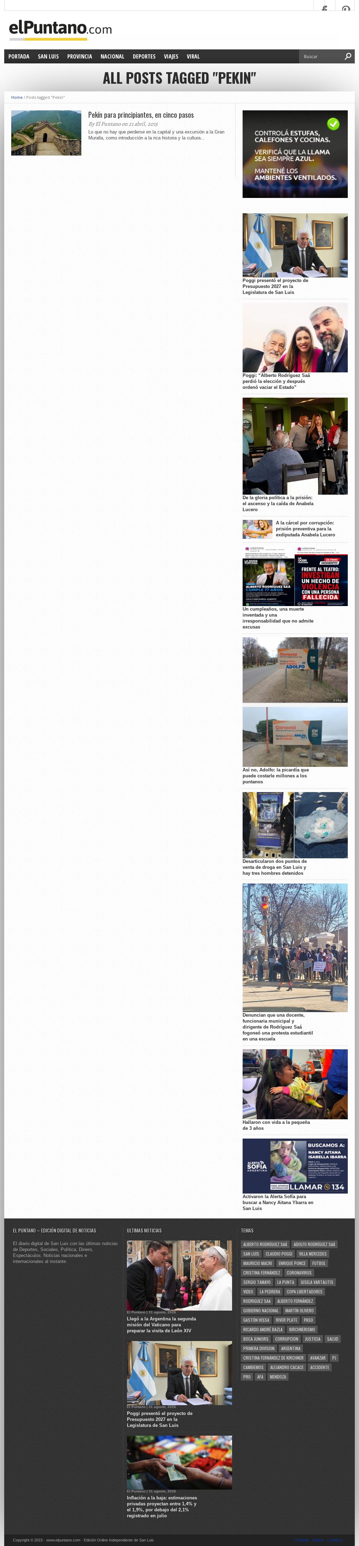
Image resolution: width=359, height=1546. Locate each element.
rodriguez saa (257, 1301)
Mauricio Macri (257, 1263)
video (248, 1291)
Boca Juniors (256, 1339)
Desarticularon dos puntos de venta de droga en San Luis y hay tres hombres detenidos (275, 867)
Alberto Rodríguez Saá (265, 1244)
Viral (193, 56)
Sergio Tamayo (257, 1282)
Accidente (319, 1367)
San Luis (48, 56)
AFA (260, 1377)
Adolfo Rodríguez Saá (314, 1244)
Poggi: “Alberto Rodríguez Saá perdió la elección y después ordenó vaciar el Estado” (276, 381)
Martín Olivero (299, 1310)
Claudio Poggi (279, 1254)
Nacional (112, 56)
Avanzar (318, 1358)
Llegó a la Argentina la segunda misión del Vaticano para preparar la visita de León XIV (161, 1324)
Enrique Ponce (292, 1263)
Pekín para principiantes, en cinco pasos (141, 114)
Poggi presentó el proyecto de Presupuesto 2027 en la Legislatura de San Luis (275, 286)
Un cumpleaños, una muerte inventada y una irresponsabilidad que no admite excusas (278, 618)
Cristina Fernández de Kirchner (273, 1358)
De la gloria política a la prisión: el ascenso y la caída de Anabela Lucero (278, 503)
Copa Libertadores (305, 1291)
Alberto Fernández (295, 1301)
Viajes (171, 56)
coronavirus (299, 1273)
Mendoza (278, 1377)
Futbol (319, 1263)
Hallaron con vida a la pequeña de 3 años (276, 1125)
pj (334, 1358)
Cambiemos (253, 1367)
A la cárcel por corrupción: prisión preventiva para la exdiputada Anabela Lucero (305, 528)
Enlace (318, 1540)
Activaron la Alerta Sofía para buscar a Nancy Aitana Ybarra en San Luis (278, 1202)
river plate (286, 1320)
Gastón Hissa (256, 1320)
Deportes (144, 56)
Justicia (312, 1339)
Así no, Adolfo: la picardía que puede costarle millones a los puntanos (276, 775)
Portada (18, 56)
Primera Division (259, 1348)
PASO (308, 1320)
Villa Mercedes (313, 1254)
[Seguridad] (295, 196)
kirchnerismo (302, 1329)
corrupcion (286, 1339)
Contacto (335, 1540)
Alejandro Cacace (287, 1367)
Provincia (79, 56)
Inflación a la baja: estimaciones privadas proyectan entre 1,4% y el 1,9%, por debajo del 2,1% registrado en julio (162, 1506)
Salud (332, 1339)
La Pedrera (270, 1291)
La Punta (285, 1282)
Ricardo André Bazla (263, 1329)
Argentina (290, 1348)
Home (17, 97)
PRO (247, 1377)
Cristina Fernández (261, 1273)
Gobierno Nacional (261, 1310)
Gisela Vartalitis (317, 1282)
